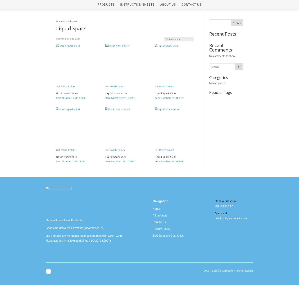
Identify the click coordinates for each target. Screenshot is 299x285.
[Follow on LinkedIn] (48, 271)
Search (237, 23)
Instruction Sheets (137, 4)
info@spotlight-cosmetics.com (231, 218)
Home (59, 21)
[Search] (239, 66)
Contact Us (191, 4)
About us (168, 4)
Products (106, 4)
